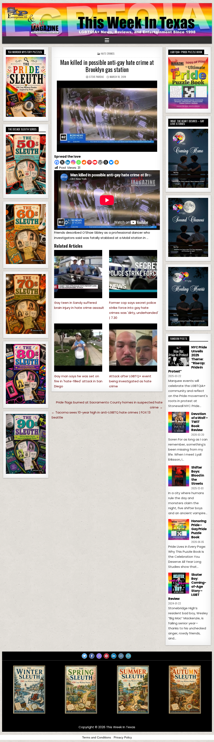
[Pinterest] (89, 162)
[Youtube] (95, 162)
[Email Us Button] (128, 656)
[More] (116, 162)
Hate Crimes (108, 53)
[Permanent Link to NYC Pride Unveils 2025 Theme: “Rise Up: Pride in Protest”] (178, 355)
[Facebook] (57, 162)
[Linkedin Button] (113, 656)
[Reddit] (84, 162)
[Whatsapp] (78, 162)
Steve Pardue (96, 77)
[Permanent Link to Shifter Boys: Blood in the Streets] (178, 475)
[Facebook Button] (91, 656)
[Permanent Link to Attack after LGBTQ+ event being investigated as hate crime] (134, 347)
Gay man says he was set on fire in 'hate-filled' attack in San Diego (78, 381)
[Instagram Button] (121, 656)
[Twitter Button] (84, 656)
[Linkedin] (67, 162)
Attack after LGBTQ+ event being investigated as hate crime (130, 381)
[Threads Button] (99, 656)
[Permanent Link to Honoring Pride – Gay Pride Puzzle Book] (178, 529)
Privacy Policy (123, 737)
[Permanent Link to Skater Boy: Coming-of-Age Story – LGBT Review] (178, 583)
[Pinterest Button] (106, 656)
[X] (62, 162)
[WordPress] (100, 162)
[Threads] (105, 162)
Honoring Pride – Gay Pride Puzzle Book (198, 529)
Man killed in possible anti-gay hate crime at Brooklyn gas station (107, 66)
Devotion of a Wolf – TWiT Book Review (199, 421)
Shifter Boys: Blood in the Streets (197, 475)
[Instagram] (73, 162)
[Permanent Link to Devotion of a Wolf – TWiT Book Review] (178, 422)
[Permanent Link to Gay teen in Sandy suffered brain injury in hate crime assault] (79, 274)
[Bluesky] (111, 162)
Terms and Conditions (96, 737)
